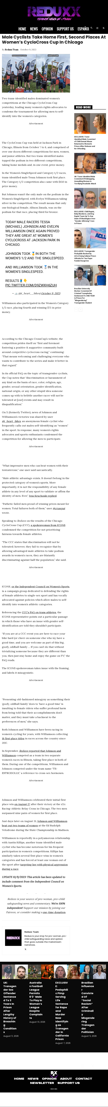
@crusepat (59, 508)
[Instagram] (97, 28)
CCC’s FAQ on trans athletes (39, 612)
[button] (91, 28)
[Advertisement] (53, 131)
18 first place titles (13, 738)
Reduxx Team (11, 49)
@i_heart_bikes (11, 421)
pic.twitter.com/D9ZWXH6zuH (31, 285)
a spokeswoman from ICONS (48, 525)
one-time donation (54, 912)
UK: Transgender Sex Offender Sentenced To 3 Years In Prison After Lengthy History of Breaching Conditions (9, 1007)
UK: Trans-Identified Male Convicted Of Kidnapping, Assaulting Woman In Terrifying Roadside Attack (85, 180)
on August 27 (22, 804)
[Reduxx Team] (13, 940)
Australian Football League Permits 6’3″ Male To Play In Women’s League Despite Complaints (36, 1000)
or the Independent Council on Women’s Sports (40, 586)
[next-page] (80, 309)
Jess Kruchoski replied (43, 495)
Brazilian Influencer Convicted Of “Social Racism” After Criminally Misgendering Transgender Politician (87, 1007)
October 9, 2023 (50, 293)
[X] (103, 28)
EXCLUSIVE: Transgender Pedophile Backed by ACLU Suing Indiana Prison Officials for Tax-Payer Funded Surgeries (85, 256)
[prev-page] (76, 309)
